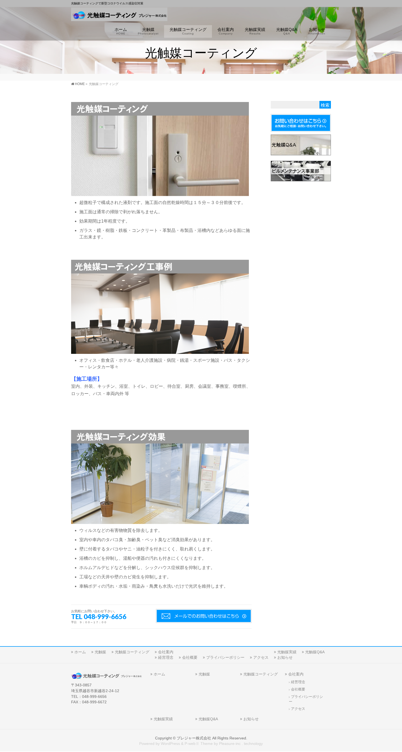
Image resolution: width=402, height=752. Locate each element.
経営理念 (165, 657)
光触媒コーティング (132, 652)
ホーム (80, 652)
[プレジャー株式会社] (119, 15)
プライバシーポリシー (225, 657)
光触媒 (100, 652)
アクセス (261, 657)
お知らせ (285, 657)
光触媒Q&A (315, 652)
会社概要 (189, 657)
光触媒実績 (286, 652)
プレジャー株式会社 (194, 738)
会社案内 (165, 652)
